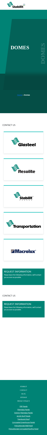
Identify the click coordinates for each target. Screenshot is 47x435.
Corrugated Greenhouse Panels (23, 422)
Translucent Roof (23, 419)
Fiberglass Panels (23, 410)
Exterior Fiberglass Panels (23, 413)
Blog (23, 394)
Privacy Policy (23, 401)
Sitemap (23, 397)
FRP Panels (23, 406)
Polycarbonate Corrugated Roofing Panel (23, 429)
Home (19, 95)
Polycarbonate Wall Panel (23, 426)
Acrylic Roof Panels (23, 416)
